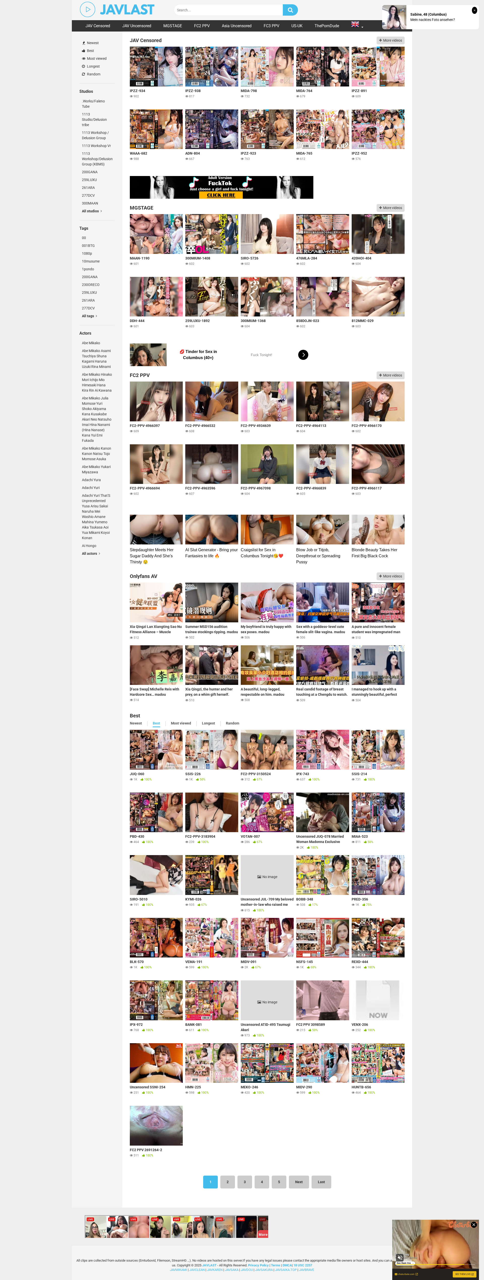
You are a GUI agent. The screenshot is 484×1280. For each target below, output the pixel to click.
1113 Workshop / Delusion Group (95, 135)
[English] (357, 26)
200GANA (90, 172)
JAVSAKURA (264, 1270)
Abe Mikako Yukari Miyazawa (96, 469)
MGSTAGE (172, 25)
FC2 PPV (202, 25)
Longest (93, 66)
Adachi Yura (91, 480)
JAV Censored (97, 25)
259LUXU (89, 180)
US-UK (296, 25)
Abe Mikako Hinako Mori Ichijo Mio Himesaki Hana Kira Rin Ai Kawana (97, 382)
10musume (91, 261)
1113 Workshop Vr (96, 146)
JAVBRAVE (306, 1270)
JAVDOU (247, 1270)
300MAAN (90, 203)
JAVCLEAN (197, 1270)
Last (321, 1182)
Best (90, 51)
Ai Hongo (89, 546)
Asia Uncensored (237, 25)
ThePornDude (327, 25)
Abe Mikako (91, 343)
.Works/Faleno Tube (93, 103)
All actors (90, 553)
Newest (92, 43)
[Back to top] (467, 1265)
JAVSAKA (231, 1270)
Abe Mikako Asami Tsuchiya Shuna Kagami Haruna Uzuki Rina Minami (96, 359)
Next (299, 1182)
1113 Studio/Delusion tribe (94, 119)
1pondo (88, 269)
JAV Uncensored (136, 25)
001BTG (88, 246)
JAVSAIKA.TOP (286, 1270)
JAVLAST (209, 1265)
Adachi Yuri (91, 488)
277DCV (88, 195)
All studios (91, 211)
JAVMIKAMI (178, 1270)
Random (93, 74)
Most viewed (96, 58)
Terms (276, 1265)
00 (84, 238)
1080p (87, 253)
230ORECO (91, 285)
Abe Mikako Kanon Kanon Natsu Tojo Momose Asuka (96, 453)
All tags (88, 316)
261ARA (88, 188)
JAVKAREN (215, 1270)
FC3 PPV (271, 25)
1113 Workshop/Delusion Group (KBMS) (97, 159)
